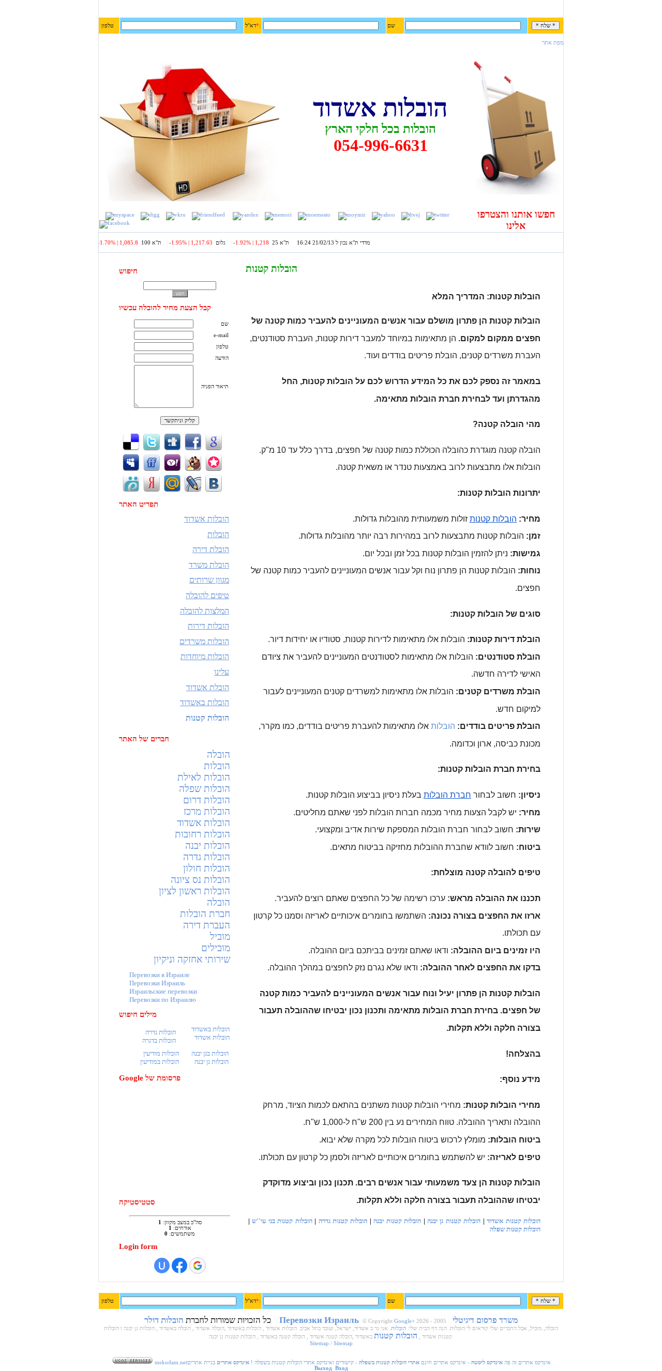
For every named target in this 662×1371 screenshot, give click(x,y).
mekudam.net (171, 1362)
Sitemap (319, 1343)
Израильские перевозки (163, 991)
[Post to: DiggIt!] (172, 441)
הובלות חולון (206, 868)
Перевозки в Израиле (159, 975)
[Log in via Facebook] (179, 1265)
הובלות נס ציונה (200, 879)
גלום (234, 243)
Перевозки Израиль (157, 983)
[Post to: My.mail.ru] (172, 482)
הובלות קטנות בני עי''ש (282, 1221)
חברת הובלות (205, 913)
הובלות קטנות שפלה (515, 1229)
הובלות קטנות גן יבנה (453, 1221)
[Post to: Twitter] (151, 441)
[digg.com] (150, 215)
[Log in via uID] (162, 1265)
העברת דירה (206, 925)
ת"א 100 (165, 243)
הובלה (218, 754)
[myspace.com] (120, 215)
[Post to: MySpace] (131, 462)
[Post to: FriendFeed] (151, 462)
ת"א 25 (294, 243)
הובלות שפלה (204, 788)
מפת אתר (553, 42)
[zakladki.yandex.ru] (246, 215)
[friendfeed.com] (208, 215)
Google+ (404, 1321)
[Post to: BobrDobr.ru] (193, 462)
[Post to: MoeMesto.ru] (131, 482)
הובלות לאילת (203, 777)
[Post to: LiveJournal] (193, 482)
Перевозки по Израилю (162, 999)
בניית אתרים (201, 1362)
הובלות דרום (206, 800)
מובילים (215, 947)
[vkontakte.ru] (176, 215)
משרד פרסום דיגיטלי (485, 1320)
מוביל (220, 936)
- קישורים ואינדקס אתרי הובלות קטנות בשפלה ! (334, 1362)
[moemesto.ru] (314, 215)
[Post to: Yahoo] (172, 462)
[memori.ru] (278, 215)
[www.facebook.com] (114, 223)
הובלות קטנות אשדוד (513, 1221)
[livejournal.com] (410, 215)
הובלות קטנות (395, 1335)
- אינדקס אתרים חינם (461, 1362)
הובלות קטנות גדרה (343, 1221)
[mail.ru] (352, 215)
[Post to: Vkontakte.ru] (213, 482)
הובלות (217, 765)
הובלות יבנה (207, 845)
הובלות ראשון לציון (194, 891)
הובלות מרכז (207, 811)
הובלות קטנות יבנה (397, 1221)
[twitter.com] (437, 215)
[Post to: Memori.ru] (213, 462)
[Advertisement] (181, 1140)
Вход (341, 1368)
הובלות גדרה (206, 856)
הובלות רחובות (202, 834)
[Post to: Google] (213, 441)
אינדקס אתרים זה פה (527, 1362)
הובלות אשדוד (203, 822)
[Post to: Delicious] (131, 441)
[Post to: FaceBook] (193, 441)
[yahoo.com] (383, 215)
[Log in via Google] (197, 1265)
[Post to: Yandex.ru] (151, 482)
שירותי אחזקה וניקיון (192, 959)
